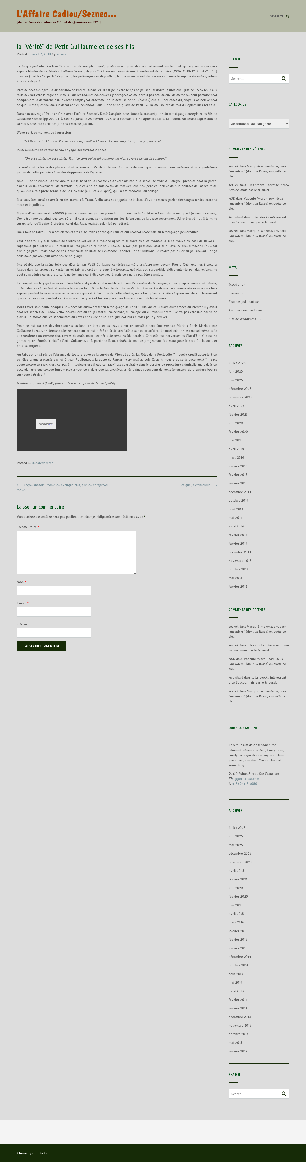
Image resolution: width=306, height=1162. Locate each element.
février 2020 (238, 432)
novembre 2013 (240, 560)
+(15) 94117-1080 (244, 784)
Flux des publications (244, 302)
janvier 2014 (238, 543)
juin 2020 (236, 423)
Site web (23, 624)
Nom (21, 582)
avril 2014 (236, 526)
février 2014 (238, 535)
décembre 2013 (240, 552)
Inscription (237, 284)
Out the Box (41, 1153)
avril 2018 (236, 449)
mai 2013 (235, 578)
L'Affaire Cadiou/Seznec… (67, 13)
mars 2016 (236, 457)
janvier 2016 (238, 466)
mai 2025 (236, 380)
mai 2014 (235, 517)
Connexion (236, 293)
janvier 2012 (238, 586)
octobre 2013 (238, 569)
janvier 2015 (238, 483)
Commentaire (28, 527)
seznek (61, 54)
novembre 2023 (240, 397)
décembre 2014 (240, 492)
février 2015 (238, 475)
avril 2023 (236, 406)
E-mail (23, 603)
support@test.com (245, 779)
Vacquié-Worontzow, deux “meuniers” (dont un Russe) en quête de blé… (257, 171)
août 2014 (236, 509)
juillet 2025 (237, 363)
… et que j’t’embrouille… (197, 485)
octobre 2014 (238, 500)
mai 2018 (235, 440)
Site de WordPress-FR (245, 319)
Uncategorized (42, 463)
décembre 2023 (240, 389)
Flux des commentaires (245, 310)
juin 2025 (236, 371)
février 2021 (238, 414)
